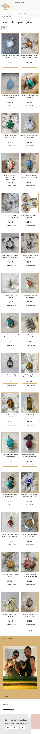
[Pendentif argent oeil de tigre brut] (30, 403)
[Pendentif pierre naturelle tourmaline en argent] (30, 442)
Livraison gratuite (18, 2)
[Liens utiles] (27, 2)
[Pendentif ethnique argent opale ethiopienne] (30, 243)
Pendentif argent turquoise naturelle (29, 216)
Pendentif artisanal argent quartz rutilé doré (30, 535)
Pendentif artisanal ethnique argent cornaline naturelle (10, 535)
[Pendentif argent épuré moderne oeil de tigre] (30, 363)
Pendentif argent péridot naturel (10, 296)
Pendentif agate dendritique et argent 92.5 (29, 136)
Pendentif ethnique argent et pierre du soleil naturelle (29, 56)
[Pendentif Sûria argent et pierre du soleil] (30, 283)
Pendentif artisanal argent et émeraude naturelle (10, 336)
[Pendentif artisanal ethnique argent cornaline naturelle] (10, 522)
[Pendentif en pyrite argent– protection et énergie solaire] (10, 363)
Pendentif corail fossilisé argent (10, 575)
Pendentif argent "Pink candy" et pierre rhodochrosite (10, 177)
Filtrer (5, 28)
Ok (22, 727)
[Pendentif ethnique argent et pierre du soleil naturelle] (30, 43)
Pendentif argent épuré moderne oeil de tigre (30, 376)
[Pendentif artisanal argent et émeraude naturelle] (10, 323)
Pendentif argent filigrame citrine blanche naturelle (10, 256)
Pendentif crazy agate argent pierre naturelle (30, 575)
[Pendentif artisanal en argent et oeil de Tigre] (10, 403)
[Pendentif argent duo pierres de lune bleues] (10, 203)
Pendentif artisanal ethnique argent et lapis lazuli (29, 495)
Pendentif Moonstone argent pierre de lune (10, 56)
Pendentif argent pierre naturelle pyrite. (30, 615)
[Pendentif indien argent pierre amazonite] (10, 442)
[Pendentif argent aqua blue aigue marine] (10, 83)
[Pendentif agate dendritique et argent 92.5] (30, 123)
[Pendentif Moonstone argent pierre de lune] (10, 43)
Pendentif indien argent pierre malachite (10, 495)
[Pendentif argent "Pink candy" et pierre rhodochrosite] (10, 163)
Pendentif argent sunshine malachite (29, 96)
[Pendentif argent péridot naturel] (10, 283)
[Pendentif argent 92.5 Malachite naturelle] (10, 123)
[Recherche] (36, 2)
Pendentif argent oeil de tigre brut (29, 416)
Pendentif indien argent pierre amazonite (10, 455)
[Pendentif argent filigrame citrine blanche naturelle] (10, 243)
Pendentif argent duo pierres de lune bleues (10, 216)
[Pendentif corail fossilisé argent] (10, 562)
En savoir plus (12, 727)
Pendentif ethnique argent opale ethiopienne (30, 256)
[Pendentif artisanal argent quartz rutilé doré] (30, 522)
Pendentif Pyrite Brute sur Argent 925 (30, 336)
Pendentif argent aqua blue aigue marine (10, 96)
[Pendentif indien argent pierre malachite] (10, 482)
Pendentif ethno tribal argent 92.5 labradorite (29, 176)
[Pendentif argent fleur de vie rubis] (10, 602)
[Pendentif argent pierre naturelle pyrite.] (30, 602)
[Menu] (35, 6)
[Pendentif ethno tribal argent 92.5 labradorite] (30, 163)
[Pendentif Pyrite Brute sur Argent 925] (30, 323)
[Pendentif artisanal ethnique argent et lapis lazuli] (30, 482)
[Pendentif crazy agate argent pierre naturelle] (30, 562)
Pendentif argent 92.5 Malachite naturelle (10, 136)
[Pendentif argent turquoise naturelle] (30, 203)
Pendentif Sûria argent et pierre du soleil (29, 296)
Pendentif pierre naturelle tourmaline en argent (30, 455)
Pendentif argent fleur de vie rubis (10, 615)
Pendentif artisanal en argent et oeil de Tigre (10, 416)
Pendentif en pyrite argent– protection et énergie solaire (10, 376)
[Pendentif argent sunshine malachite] (30, 83)
